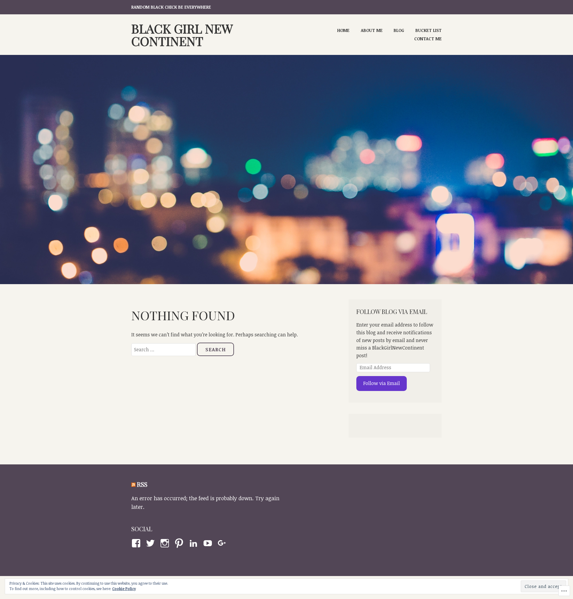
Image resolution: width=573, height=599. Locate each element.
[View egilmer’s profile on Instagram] (166, 543)
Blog (399, 30)
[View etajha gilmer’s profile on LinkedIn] (194, 543)
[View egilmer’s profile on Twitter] (151, 543)
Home (343, 30)
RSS (142, 484)
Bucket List (428, 30)
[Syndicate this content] (133, 484)
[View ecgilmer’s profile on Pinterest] (180, 543)
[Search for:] (164, 349)
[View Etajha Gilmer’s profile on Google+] (223, 543)
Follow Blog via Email (391, 311)
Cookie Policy (124, 588)
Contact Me (428, 38)
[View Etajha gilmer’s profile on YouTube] (209, 543)
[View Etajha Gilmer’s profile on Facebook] (137, 543)
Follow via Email (381, 383)
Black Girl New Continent (181, 34)
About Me (372, 30)
